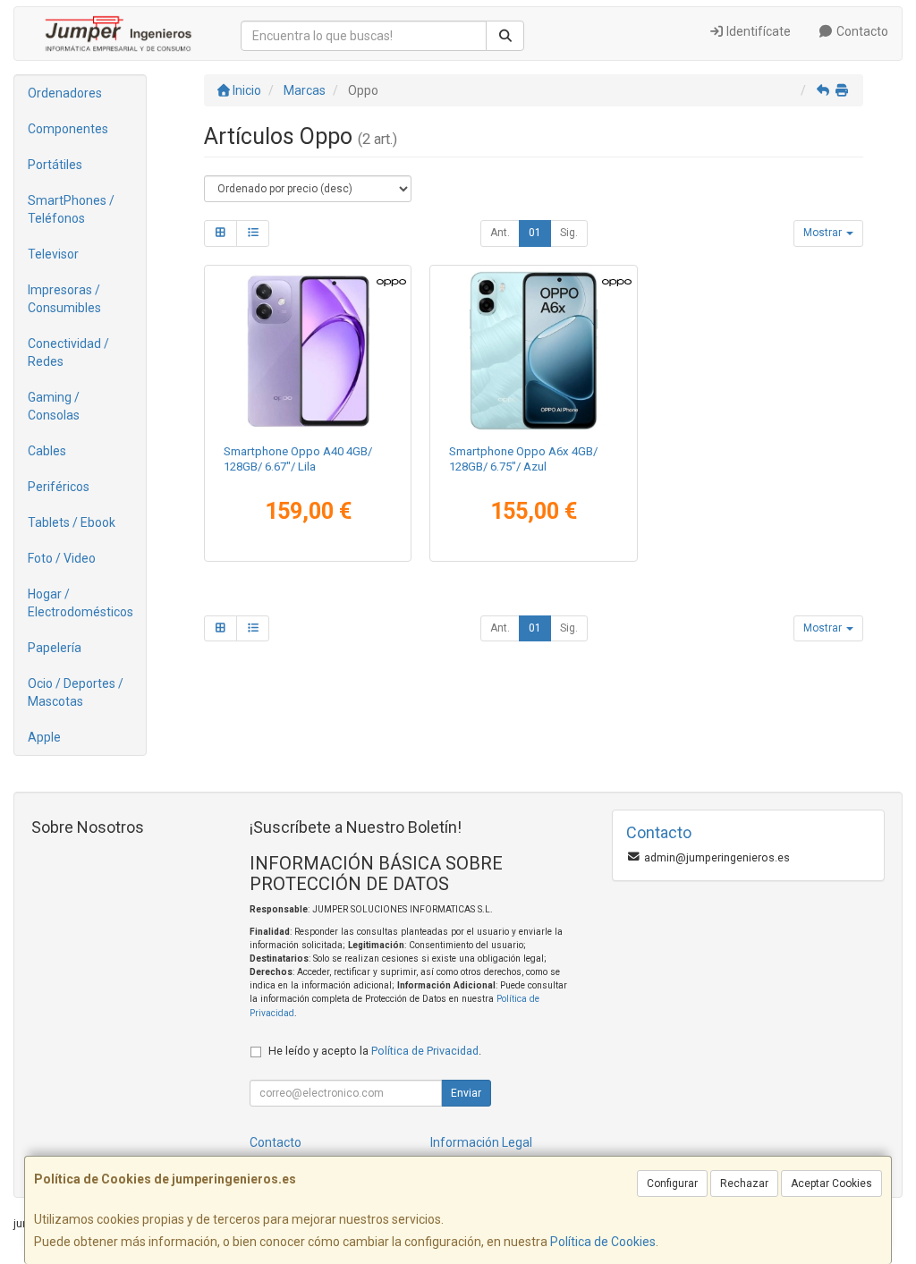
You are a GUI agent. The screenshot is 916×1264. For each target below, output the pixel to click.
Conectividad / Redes (68, 352)
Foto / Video (62, 558)
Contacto (861, 31)
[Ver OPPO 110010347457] (307, 350)
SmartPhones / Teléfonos (71, 209)
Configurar (672, 1183)
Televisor (53, 254)
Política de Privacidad (425, 1050)
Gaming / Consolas (54, 406)
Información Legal (481, 1142)
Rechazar (744, 1183)
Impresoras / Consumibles (64, 299)
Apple (44, 737)
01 (535, 232)
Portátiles (55, 164)
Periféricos (58, 486)
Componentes (68, 129)
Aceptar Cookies (831, 1183)
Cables (47, 451)
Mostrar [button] (823, 232)
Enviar (466, 1093)
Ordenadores (65, 93)
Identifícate (757, 31)
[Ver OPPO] (533, 350)
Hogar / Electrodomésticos (80, 603)
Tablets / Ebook (71, 522)
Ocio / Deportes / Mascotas (75, 692)
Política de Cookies (603, 1241)
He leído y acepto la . (374, 1050)
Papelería (54, 647)
